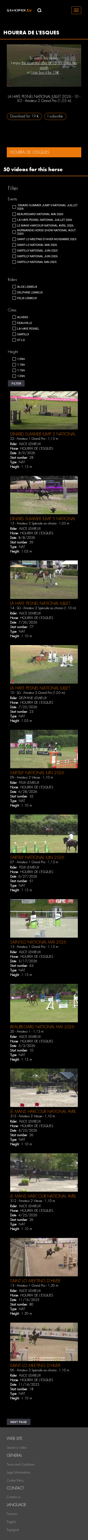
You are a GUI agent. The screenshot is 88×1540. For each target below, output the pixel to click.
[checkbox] (46, 207)
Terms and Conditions (21, 1464)
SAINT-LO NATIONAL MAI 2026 (38, 942)
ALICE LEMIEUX (30, 444)
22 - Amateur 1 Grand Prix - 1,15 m (34, 439)
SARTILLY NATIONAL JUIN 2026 (37, 772)
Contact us (13, 1497)
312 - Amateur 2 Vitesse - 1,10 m (32, 1116)
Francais (12, 1514)
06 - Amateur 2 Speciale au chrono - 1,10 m (39, 1370)
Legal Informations (18, 1472)
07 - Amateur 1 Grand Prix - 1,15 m (34, 862)
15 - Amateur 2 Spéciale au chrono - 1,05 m (39, 523)
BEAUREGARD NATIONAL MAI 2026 (42, 1026)
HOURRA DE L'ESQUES (36, 448)
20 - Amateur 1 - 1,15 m (27, 1031)
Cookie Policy (15, 1480)
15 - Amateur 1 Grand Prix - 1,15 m (34, 947)
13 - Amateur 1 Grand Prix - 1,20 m (34, 1285)
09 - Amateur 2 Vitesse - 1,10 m (31, 777)
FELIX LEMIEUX (29, 782)
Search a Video (17, 1448)
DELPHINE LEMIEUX (32, 698)
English (11, 1522)
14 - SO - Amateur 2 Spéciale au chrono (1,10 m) (43, 608)
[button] (16, 383)
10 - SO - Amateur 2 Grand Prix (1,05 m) (37, 693)
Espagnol (13, 1530)
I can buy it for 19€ (45, 72)
